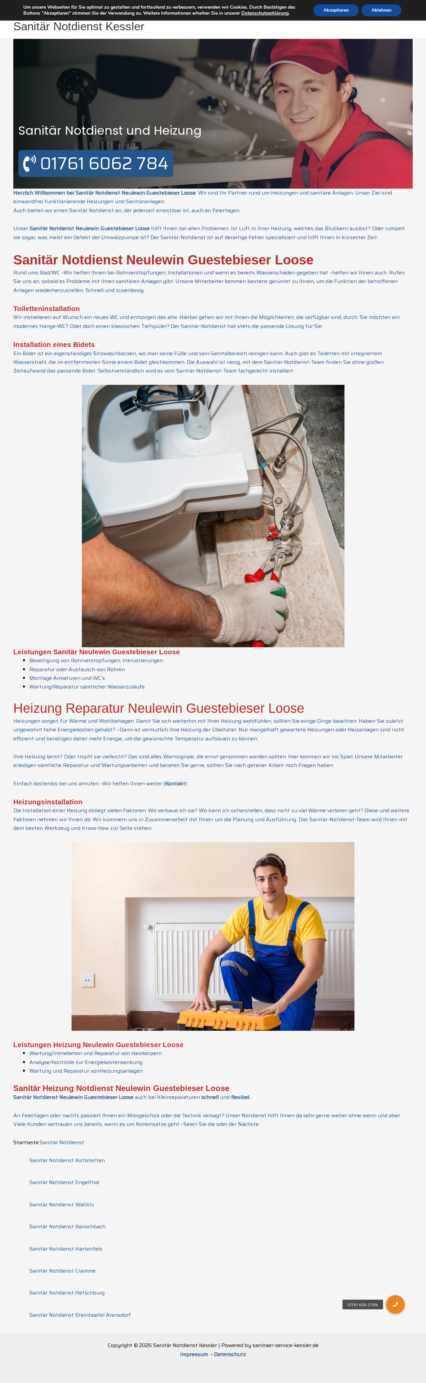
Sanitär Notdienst (62, 1142)
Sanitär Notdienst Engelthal (64, 1182)
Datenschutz (230, 1354)
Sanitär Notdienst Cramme (62, 1271)
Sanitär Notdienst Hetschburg (67, 1293)
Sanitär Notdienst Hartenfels (65, 1249)
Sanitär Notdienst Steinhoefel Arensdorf (80, 1315)
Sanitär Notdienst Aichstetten (67, 1160)
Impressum (194, 1354)
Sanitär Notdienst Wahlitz (61, 1204)
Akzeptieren (336, 10)
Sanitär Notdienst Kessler (78, 26)
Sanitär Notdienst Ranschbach (67, 1226)
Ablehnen (381, 10)
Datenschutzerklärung (265, 13)
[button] (395, 1304)
